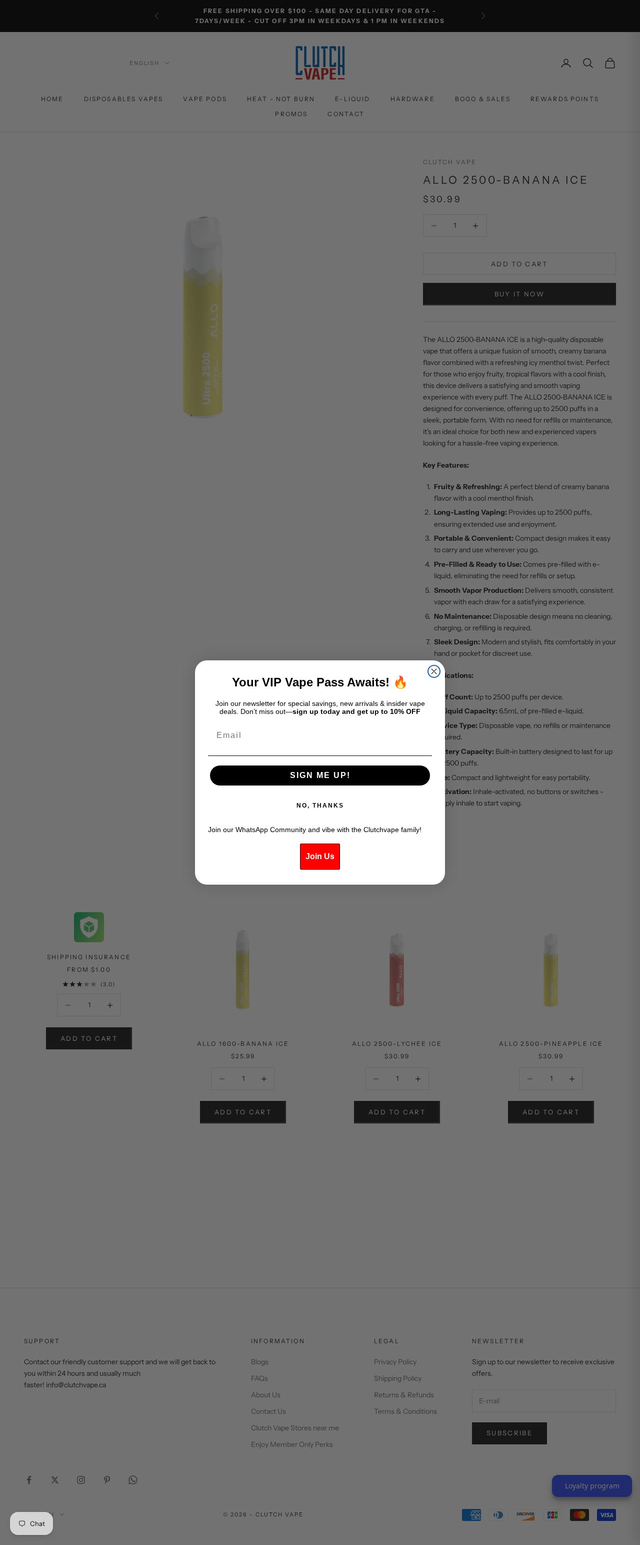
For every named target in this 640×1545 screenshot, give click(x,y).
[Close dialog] (434, 671)
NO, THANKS (320, 805)
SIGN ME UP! (320, 775)
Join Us (320, 856)
